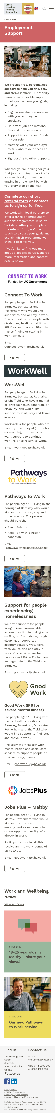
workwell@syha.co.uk (29, 447)
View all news (14, 904)
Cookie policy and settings (16, 1095)
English (37, 10)
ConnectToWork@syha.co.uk (24, 346)
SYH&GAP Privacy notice (14, 1092)
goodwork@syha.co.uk (30, 672)
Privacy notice (10, 1090)
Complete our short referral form (22, 198)
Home (7, 19)
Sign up (15, 357)
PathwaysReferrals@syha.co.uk (26, 548)
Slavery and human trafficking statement (22, 1097)
